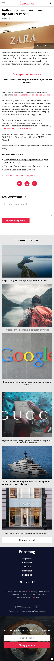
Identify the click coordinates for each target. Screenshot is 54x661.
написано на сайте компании (18, 128)
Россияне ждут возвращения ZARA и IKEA (27, 533)
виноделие (13, 594)
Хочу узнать (27, 645)
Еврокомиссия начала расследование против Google (27, 383)
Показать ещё (27, 539)
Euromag (27, 3)
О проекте (27, 558)
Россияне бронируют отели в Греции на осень (26, 166)
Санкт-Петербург (38, 594)
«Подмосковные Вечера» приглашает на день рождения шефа (26, 161)
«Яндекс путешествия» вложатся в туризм (27, 329)
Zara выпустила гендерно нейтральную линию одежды (27, 80)
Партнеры (27, 570)
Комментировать (16, 220)
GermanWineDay (22, 597)
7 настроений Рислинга (16, 591)
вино (24, 594)
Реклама (27, 566)
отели (36, 597)
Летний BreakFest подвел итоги (19, 169)
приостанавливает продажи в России (32, 94)
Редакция (27, 575)
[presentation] (3, 92)
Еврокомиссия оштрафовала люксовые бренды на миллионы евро (27, 441)
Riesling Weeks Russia (39, 591)
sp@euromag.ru (38, 611)
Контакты (27, 562)
